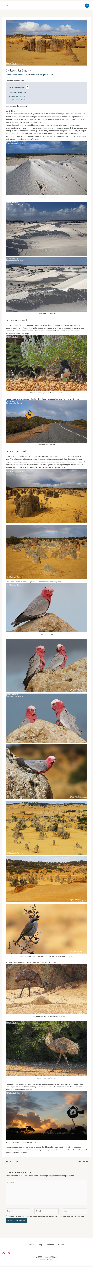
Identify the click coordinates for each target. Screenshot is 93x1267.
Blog (40, 1245)
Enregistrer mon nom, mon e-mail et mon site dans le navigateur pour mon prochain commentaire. (46, 1216)
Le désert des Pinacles (18, 100)
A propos (50, 1245)
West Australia (31, 75)
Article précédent (10, 1162)
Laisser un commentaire (15, 75)
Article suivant (84, 1162)
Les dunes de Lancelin (18, 92)
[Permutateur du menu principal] (87, 6)
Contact (61, 1245)
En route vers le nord (17, 96)
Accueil (31, 1245)
